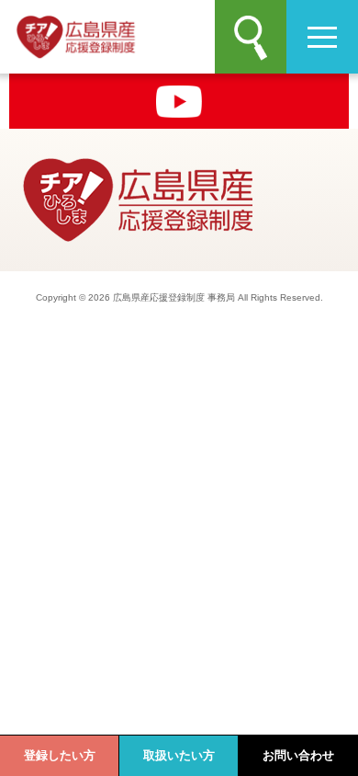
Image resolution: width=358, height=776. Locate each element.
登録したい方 (59, 755)
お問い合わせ (298, 755)
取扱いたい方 (179, 755)
